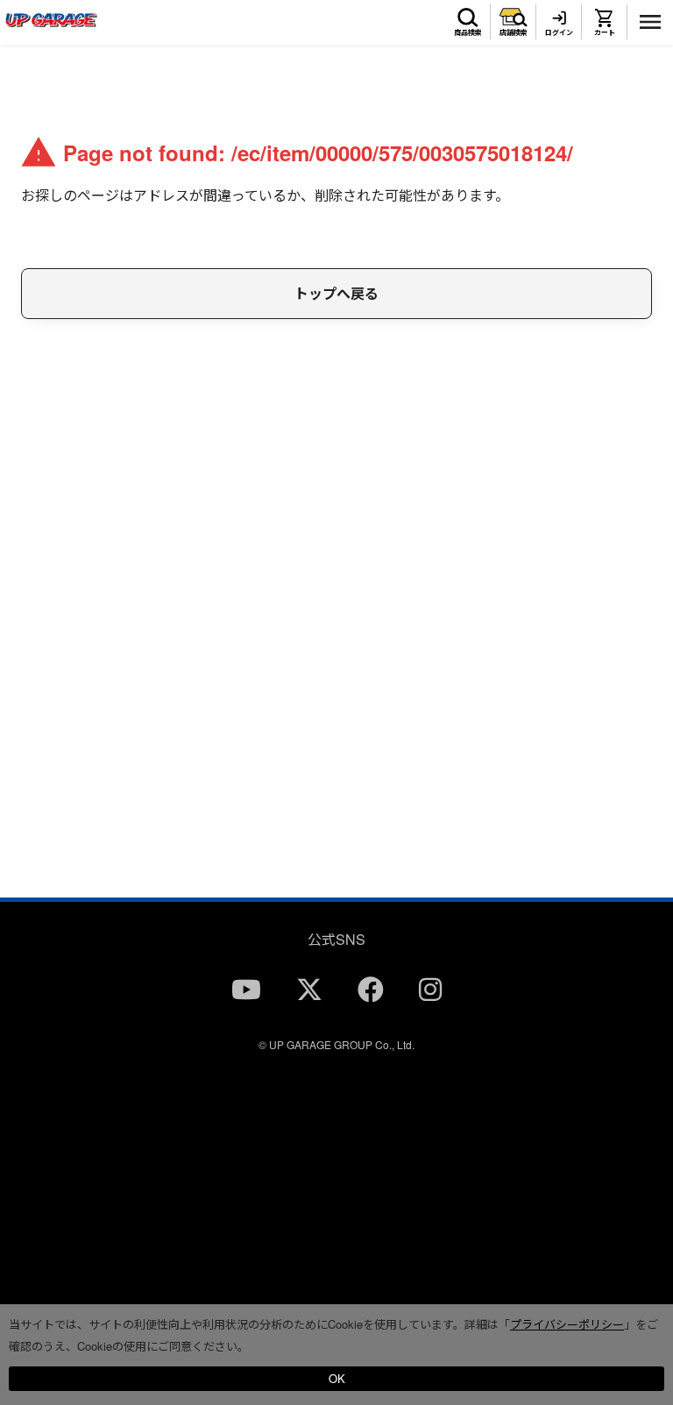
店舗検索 (513, 32)
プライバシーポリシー (567, 1324)
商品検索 (468, 32)
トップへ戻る (336, 293)
